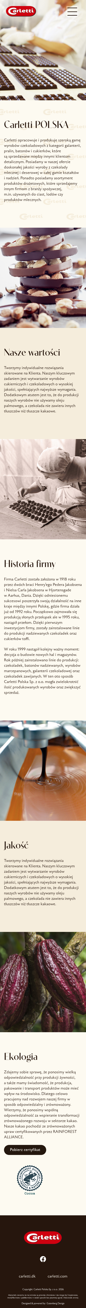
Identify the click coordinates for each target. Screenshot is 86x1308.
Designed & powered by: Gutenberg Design (43, 1303)
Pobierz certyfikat (25, 1150)
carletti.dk (27, 1276)
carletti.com (57, 1276)
